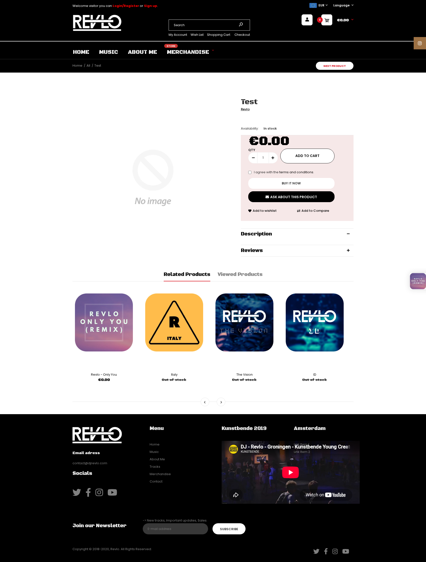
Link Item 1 (301, 444)
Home (155, 444)
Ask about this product (293, 196)
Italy (174, 374)
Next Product (334, 66)
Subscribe (229, 529)
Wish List (197, 34)
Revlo (245, 109)
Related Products (187, 274)
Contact (156, 481)
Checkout (242, 34)
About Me (157, 459)
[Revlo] (97, 30)
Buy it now (291, 183)
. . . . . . (298, 459)
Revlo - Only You (104, 374)
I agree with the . (284, 172)
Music (154, 451)
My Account (178, 34)
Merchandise (160, 474)
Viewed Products (240, 274)
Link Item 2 (302, 451)
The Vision (244, 374)
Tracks (155, 466)
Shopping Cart (218, 34)
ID (314, 374)
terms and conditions (296, 172)
